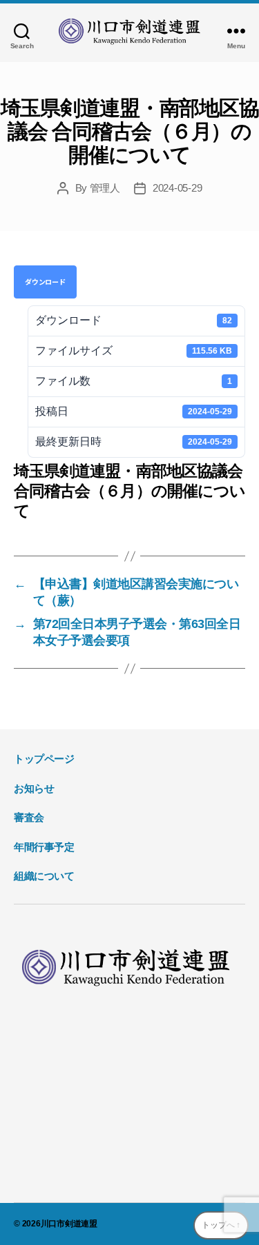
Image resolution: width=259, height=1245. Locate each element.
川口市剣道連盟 (69, 1223)
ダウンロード (45, 281)
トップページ (44, 759)
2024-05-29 (177, 188)
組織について (44, 876)
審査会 (29, 817)
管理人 (105, 188)
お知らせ (34, 788)
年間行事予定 (44, 847)
